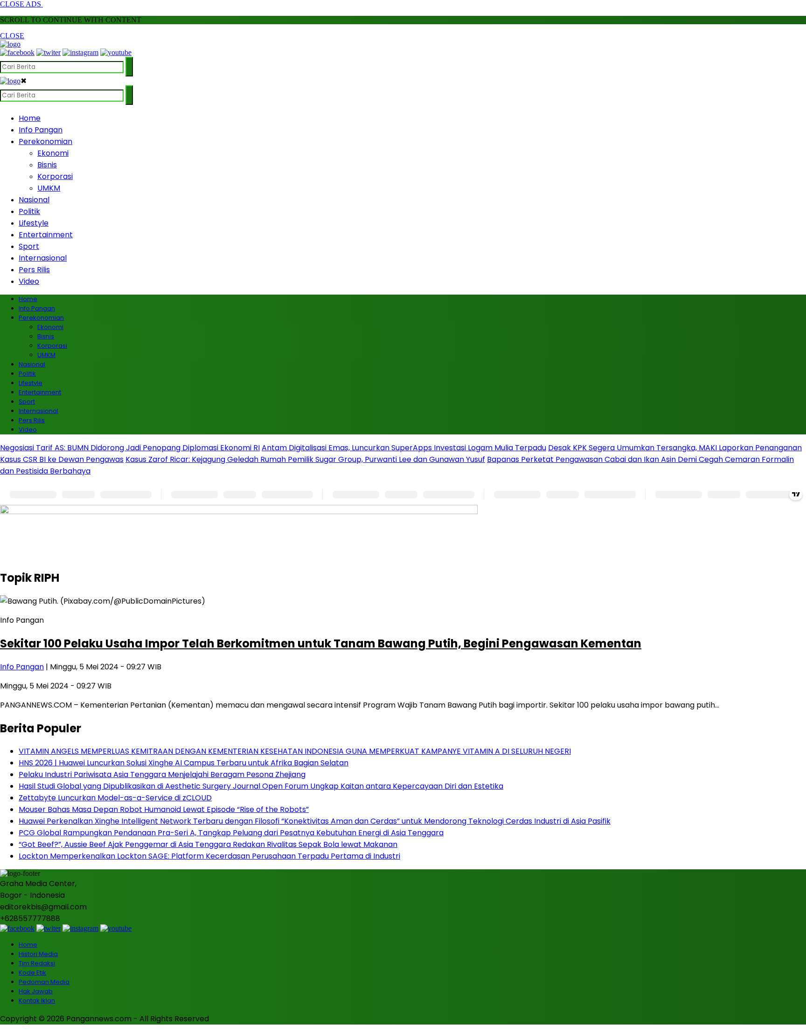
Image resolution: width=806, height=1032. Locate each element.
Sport (29, 246)
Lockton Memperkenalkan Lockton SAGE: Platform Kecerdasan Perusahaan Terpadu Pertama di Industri (209, 856)
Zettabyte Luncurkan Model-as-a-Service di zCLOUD (115, 797)
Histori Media (38, 953)
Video (29, 281)
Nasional (34, 199)
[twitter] (48, 52)
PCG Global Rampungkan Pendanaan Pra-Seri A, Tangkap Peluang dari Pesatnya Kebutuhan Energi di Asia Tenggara (231, 832)
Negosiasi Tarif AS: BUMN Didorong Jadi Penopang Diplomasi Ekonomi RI (130, 447)
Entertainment (46, 234)
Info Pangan (41, 129)
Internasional (43, 258)
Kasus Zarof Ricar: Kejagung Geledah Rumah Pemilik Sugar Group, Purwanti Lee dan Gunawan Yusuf (305, 459)
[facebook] (17, 52)
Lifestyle (34, 223)
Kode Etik (32, 972)
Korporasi (55, 176)
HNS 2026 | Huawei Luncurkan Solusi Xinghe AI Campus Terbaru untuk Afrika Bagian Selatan (183, 762)
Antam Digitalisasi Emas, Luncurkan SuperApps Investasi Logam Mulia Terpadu (404, 447)
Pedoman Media (44, 981)
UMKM (48, 188)
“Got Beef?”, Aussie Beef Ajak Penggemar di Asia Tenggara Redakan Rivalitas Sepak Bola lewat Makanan (208, 844)
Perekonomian (45, 141)
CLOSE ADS (21, 4)
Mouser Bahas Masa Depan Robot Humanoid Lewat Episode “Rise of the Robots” (164, 809)
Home (30, 118)
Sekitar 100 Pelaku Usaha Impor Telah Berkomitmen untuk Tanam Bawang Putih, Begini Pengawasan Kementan (320, 643)
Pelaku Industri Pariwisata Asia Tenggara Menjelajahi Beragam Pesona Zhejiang (162, 774)
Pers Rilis (34, 269)
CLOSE (12, 36)
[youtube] (116, 52)
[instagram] (80, 52)
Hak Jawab (36, 991)
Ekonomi (53, 153)
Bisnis (47, 164)
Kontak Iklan (37, 1000)
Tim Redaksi (37, 963)
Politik (29, 211)
